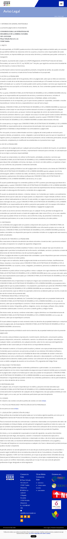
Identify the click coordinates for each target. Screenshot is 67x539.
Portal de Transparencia (57, 527)
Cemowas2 (40, 483)
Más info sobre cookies (43, 533)
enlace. (44, 401)
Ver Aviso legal (33, 533)
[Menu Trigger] (61, 3)
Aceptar (34, 536)
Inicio (56, 16)
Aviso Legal (47, 527)
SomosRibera (41, 490)
